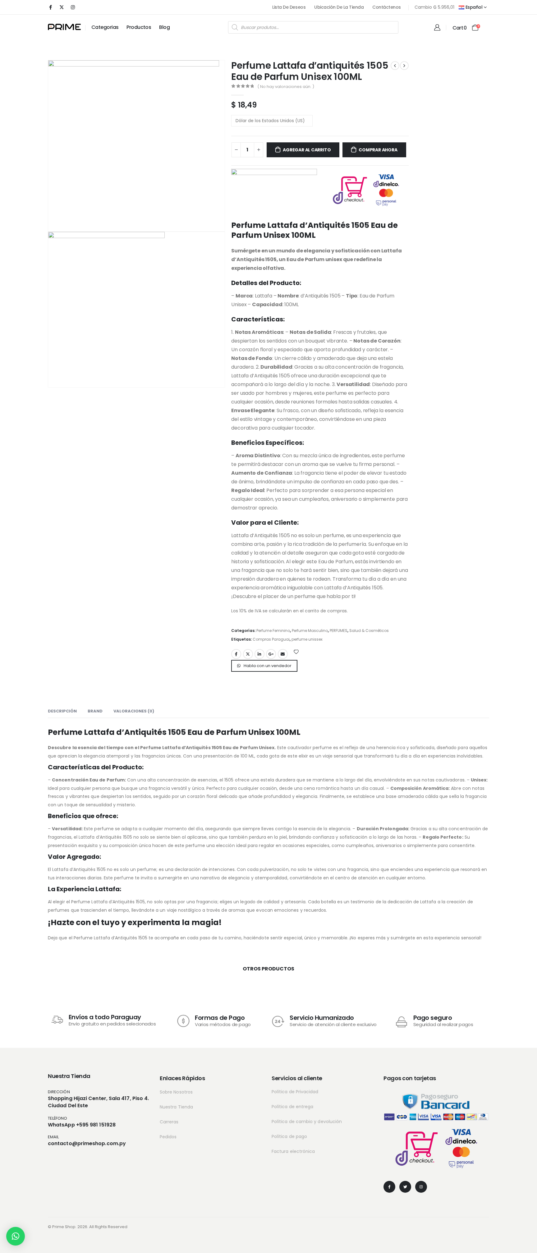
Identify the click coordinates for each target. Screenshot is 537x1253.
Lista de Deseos (288, 7)
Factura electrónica (293, 1151)
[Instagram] (72, 7)
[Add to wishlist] (296, 651)
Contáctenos (386, 7)
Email (283, 654)
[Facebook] (50, 7)
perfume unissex (307, 639)
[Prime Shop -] (64, 26)
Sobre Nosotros (176, 1092)
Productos (138, 27)
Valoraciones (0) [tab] (133, 711)
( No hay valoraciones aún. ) (285, 87)
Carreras (169, 1122)
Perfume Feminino (273, 630)
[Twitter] (405, 1187)
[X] (61, 7)
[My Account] (437, 27)
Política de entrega (292, 1106)
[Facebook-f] (389, 1187)
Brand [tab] (95, 711)
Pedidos (168, 1137)
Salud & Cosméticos (369, 630)
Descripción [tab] (62, 711)
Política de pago (289, 1136)
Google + (271, 654)
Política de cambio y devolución (307, 1121)
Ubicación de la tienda (339, 7)
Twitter (248, 654)
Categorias (104, 27)
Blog (164, 27)
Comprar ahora (378, 150)
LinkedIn (259, 654)
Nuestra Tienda (176, 1107)
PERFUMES (338, 630)
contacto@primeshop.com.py (87, 1143)
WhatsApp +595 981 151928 (82, 1124)
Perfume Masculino (310, 630)
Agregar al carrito (307, 150)
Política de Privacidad (295, 1092)
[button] (15, 1236)
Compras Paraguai (271, 639)
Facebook (236, 654)
